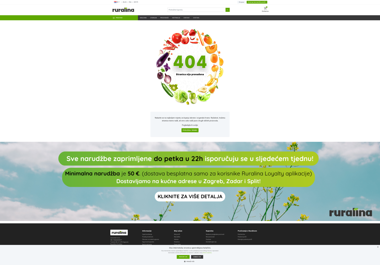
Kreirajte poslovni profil (245, 239)
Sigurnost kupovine (148, 242)
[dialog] (190, 255)
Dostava (208, 239)
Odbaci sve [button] (197, 257)
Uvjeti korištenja (147, 234)
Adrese (176, 239)
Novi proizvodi (210, 237)
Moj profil (177, 234)
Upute (136, 2)
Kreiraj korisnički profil (257, 2)
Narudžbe (177, 237)
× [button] (378, 247)
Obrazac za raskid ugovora (150, 239)
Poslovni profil (242, 237)
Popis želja (177, 244)
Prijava (241, 2)
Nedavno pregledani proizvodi (215, 234)
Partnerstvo (241, 234)
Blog (125, 2)
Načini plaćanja (147, 244)
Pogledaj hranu (190, 130)
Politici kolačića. (207, 253)
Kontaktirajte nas (211, 242)
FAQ (130, 2)
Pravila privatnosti (147, 237)
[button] (190, 261)
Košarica (177, 242)
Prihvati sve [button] (183, 257)
